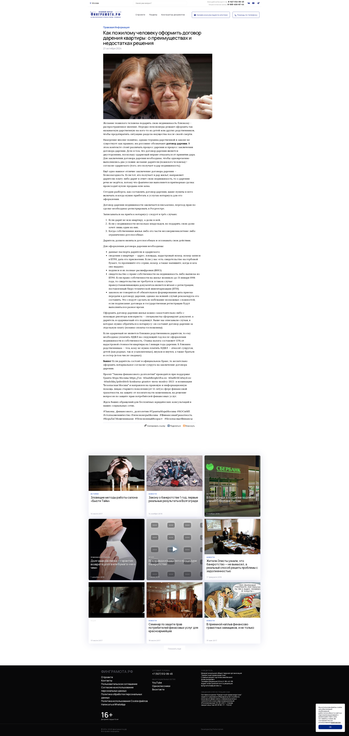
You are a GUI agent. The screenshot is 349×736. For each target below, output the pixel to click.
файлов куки (336, 722)
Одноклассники (161, 686)
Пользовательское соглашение (119, 684)
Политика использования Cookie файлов (124, 701)
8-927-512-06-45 (225, 1)
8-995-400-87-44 (226, 4)
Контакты (106, 680)
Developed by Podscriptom (212, 729)
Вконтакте (158, 689)
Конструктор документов (173, 14)
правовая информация (116, 27)
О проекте (140, 14)
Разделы (153, 14)
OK (330, 727)
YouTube (157, 682)
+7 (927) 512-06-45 (162, 673)
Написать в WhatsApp (113, 704)
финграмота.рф (117, 671)
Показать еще (174, 648)
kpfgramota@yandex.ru (211, 685)
